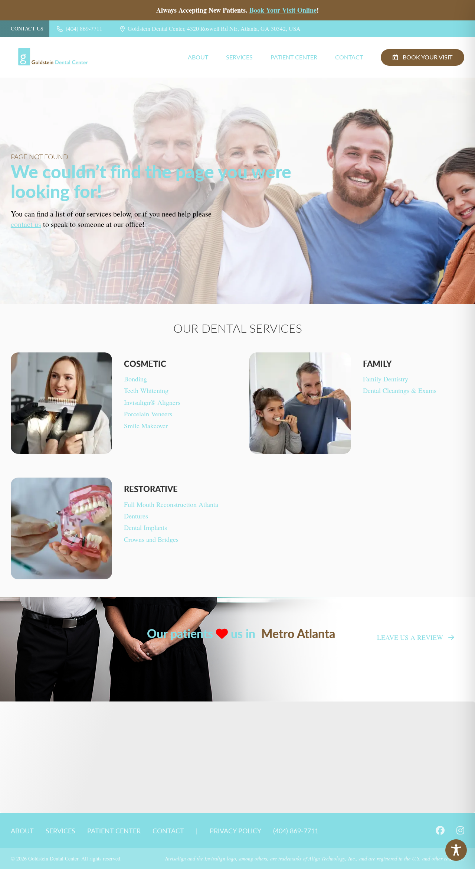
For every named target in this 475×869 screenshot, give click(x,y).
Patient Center (294, 57)
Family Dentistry (385, 378)
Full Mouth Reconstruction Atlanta (171, 504)
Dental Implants (145, 527)
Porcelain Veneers (148, 413)
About (198, 57)
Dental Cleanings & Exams (399, 390)
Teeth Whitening (146, 390)
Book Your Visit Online (283, 10)
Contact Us (27, 28)
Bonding (135, 378)
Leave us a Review (410, 637)
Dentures (136, 515)
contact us (26, 224)
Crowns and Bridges (151, 539)
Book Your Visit (427, 57)
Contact (349, 57)
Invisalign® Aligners (152, 402)
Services (239, 57)
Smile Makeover (146, 425)
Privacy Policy (235, 830)
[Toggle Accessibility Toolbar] (456, 850)
